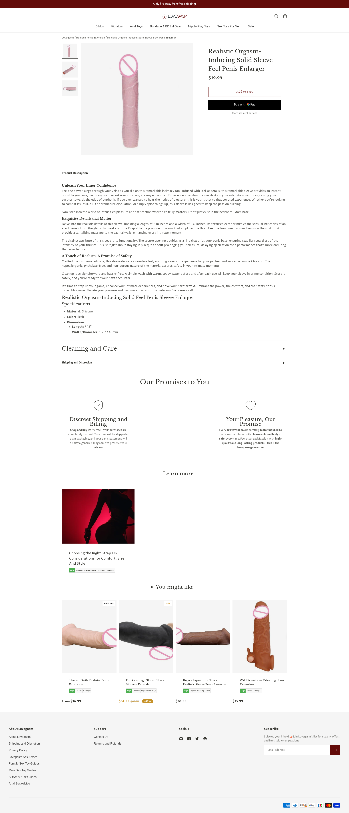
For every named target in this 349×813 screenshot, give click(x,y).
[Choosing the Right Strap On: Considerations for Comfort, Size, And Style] (98, 533)
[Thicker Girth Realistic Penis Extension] (89, 636)
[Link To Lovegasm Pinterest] (205, 739)
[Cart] (285, 16)
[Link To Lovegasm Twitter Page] (197, 739)
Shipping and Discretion (77, 362)
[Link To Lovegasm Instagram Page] (181, 739)
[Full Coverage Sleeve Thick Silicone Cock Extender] (146, 636)
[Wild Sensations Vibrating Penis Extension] (259, 636)
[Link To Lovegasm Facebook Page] (189, 739)
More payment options (244, 113)
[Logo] (174, 16)
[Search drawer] (276, 16)
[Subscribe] (335, 750)
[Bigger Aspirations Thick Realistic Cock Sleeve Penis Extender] (203, 636)
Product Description (75, 173)
